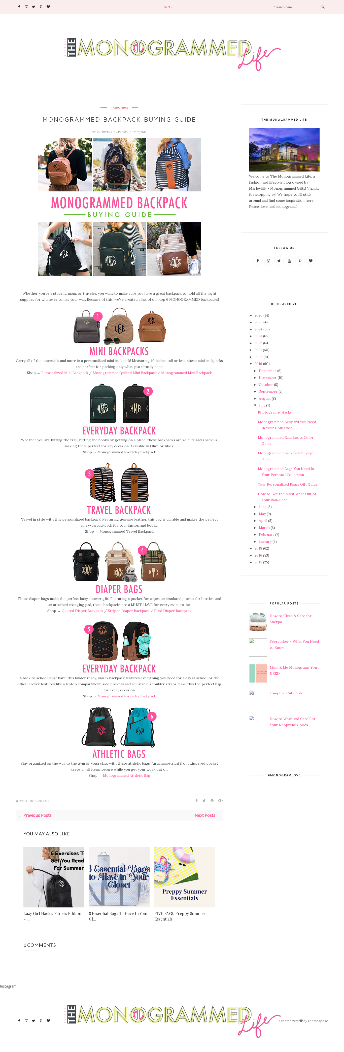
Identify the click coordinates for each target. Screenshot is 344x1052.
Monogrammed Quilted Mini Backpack (125, 372)
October (266, 384)
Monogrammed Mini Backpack (186, 372)
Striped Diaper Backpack (129, 610)
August (265, 398)
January (265, 541)
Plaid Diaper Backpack (172, 610)
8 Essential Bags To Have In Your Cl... (118, 916)
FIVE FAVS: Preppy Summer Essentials (179, 916)
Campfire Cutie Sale (286, 693)
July (262, 405)
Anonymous (106, 132)
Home (167, 7)
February (266, 534)
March (264, 527)
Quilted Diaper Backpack (82, 610)
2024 (258, 329)
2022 (258, 343)
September (268, 391)
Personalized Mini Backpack (64, 372)
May (262, 514)
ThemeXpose (318, 1021)
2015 (258, 562)
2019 (258, 363)
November (268, 377)
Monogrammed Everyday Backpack (126, 696)
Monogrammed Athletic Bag (126, 775)
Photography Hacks (275, 412)
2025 (258, 322)
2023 (258, 336)
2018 (258, 548)
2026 (258, 315)
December (267, 370)
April (263, 520)
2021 (258, 350)
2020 (259, 357)
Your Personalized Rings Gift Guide (288, 484)
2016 (258, 555)
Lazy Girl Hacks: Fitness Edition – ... (52, 916)
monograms (119, 108)
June (262, 506)
